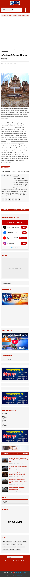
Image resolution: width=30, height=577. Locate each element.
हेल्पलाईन (18, 549)
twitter (4, 415)
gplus (3, 416)
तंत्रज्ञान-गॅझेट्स (6, 544)
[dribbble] (16, 560)
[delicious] (26, 560)
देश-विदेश (14, 544)
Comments (24, 453)
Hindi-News (17, 541)
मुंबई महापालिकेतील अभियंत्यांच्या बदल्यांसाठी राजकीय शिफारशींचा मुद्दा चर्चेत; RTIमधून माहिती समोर (18, 481)
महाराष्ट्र (10, 547)
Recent (5, 453)
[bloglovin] (14, 560)
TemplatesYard (20, 572)
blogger (5, 209)
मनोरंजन (4, 547)
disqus (15, 209)
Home (3, 50)
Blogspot (19, 575)
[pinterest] (11, 560)
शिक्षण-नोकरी (5, 549)
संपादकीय (12, 549)
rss (2, 421)
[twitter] (5, 560)
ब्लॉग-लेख (20, 544)
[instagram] (24, 560)
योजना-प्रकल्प (21, 547)
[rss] (18, 560)
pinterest (4, 417)
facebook (24, 209)
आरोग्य (24, 541)
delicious (4, 425)
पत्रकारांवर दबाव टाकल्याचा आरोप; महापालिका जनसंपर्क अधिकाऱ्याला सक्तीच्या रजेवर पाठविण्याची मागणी (18, 460)
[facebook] (3, 560)
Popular (15, 453)
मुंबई (15, 547)
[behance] (21, 560)
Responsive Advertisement (15, 268)
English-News (7, 541)
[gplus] (8, 560)
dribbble (4, 420)
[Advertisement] (15, 33)
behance (4, 423)
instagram (4, 419)
